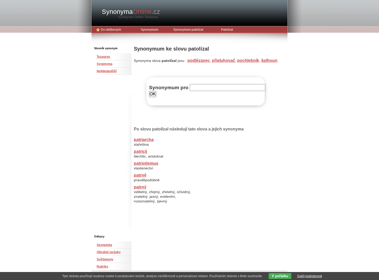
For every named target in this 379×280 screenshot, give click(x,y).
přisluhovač (223, 60)
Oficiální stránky (109, 252)
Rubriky (102, 266)
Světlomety (105, 259)
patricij (140, 151)
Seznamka (104, 245)
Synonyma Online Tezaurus (138, 17)
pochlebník (248, 60)
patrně (140, 175)
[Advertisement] (109, 156)
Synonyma (131, 11)
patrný (140, 187)
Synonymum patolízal (188, 29)
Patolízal (227, 29)
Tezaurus (103, 57)
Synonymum (149, 29)
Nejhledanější (107, 71)
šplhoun (269, 60)
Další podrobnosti (309, 276)
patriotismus (146, 163)
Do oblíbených (111, 29)
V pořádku (280, 276)
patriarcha (144, 139)
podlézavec (198, 60)
